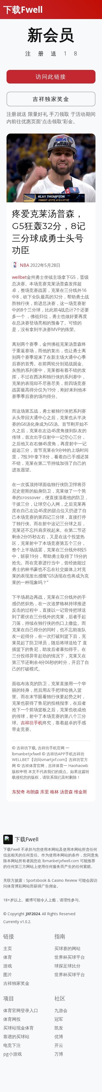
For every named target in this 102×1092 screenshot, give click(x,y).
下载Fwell (23, 9)
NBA (24, 265)
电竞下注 (12, 1045)
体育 (7, 957)
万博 (58, 1054)
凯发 (58, 1028)
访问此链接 (51, 76)
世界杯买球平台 (69, 957)
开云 (58, 1045)
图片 (7, 974)
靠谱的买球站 (16, 1037)
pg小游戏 (12, 1054)
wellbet (19, 277)
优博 (58, 1037)
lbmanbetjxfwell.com (60, 860)
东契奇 (18, 792)
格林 (54, 792)
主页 (7, 948)
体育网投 (12, 1019)
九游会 (60, 1010)
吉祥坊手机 (31, 723)
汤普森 (66, 792)
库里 (44, 792)
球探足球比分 (67, 966)
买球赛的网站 (67, 948)
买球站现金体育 (18, 1028)
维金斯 (80, 792)
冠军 (58, 1019)
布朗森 (32, 792)
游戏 (7, 966)
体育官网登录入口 (20, 1010)
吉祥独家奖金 (51, 99)
